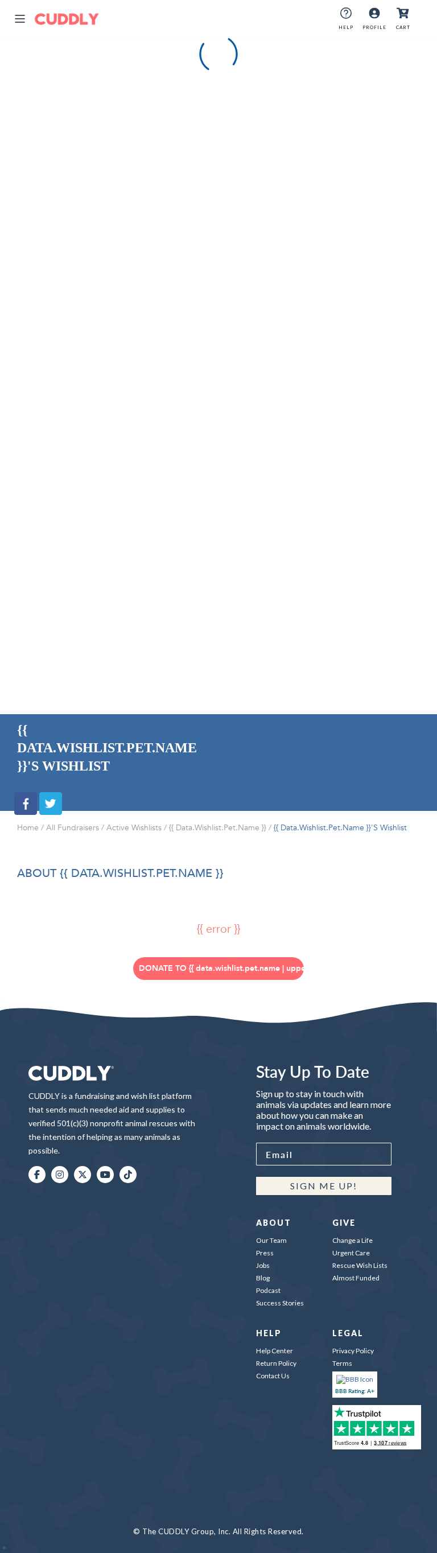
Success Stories (280, 1303)
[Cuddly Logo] (67, 19)
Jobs (263, 1265)
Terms (342, 1363)
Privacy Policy (353, 1350)
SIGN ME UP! (323, 1185)
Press (265, 1253)
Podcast (268, 1290)
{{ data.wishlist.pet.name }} (217, 827)
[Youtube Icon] (105, 1174)
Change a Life (352, 1240)
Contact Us (273, 1375)
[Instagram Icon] (59, 1174)
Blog (263, 1278)
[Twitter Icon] (82, 1174)
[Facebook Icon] (37, 1174)
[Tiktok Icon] (128, 1174)
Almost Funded (356, 1278)
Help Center (274, 1350)
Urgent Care (351, 1253)
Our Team (271, 1240)
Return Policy (276, 1363)
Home (28, 827)
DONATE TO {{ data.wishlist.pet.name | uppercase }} (221, 968)
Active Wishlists (134, 827)
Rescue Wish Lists (359, 1265)
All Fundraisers (72, 827)
